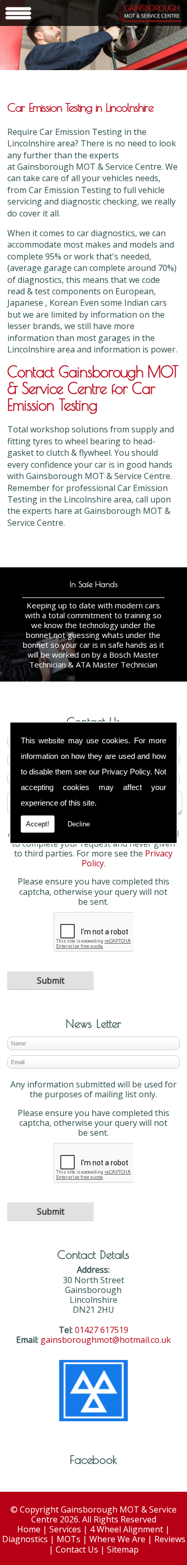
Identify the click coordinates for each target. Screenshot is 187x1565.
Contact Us (77, 1549)
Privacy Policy (126, 771)
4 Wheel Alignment (126, 1529)
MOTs (69, 1539)
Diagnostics (25, 1539)
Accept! (37, 824)
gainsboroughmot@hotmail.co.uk (106, 1339)
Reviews (169, 1539)
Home (29, 1529)
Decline (79, 824)
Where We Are (117, 1539)
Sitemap (123, 1549)
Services (65, 1529)
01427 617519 (101, 1330)
